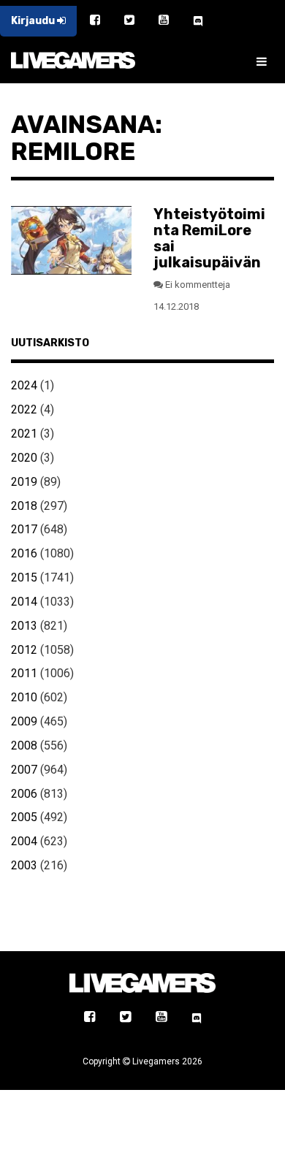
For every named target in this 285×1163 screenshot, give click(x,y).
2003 (24, 865)
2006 (24, 794)
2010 (24, 697)
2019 (24, 482)
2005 (24, 817)
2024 (24, 385)
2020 (24, 458)
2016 (24, 553)
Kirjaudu (34, 21)
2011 (24, 673)
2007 (24, 770)
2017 (24, 529)
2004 (24, 841)
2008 (24, 745)
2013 (24, 626)
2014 (24, 602)
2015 (24, 577)
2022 (24, 409)
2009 (24, 721)
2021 (24, 434)
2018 (24, 506)
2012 (24, 650)
